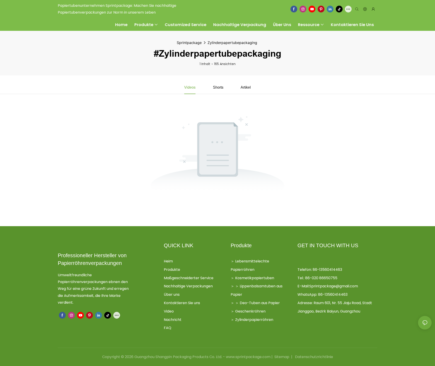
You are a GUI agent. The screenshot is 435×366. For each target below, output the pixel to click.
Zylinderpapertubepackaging (232, 42)
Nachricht (172, 319)
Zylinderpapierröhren (254, 319)
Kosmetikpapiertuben (254, 278)
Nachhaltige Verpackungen (188, 286)
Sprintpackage (189, 42)
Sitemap (281, 356)
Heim (168, 261)
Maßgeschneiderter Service (188, 278)
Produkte (172, 269)
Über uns (172, 294)
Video (169, 311)
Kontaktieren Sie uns (182, 302)
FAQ (167, 327)
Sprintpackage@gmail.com (333, 286)
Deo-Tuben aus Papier (260, 302)
